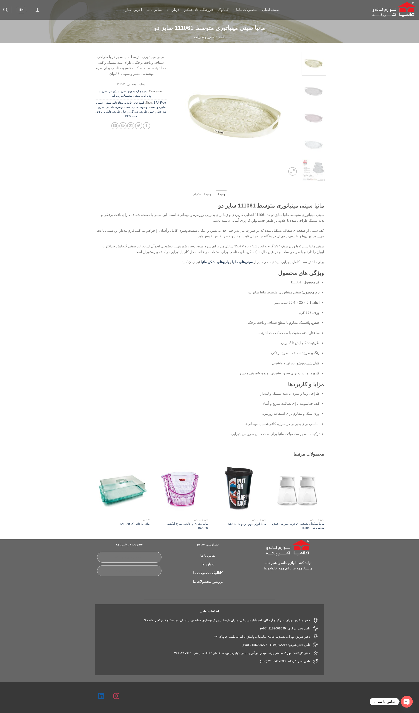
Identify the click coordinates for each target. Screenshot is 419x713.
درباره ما (173, 10)
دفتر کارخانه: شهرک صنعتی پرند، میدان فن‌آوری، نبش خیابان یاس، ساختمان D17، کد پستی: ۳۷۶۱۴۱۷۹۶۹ (242, 653)
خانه (222, 37)
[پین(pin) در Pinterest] (123, 125)
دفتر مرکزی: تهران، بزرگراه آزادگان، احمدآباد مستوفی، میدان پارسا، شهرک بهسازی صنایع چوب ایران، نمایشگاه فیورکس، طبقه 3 (227, 620)
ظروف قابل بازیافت (108, 111)
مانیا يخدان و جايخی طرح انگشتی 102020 (186, 526)
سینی (137, 95)
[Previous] (290, 114)
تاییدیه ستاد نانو (122, 102)
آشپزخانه (138, 102)
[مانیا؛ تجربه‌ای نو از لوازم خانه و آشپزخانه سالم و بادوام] (394, 10)
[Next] (178, 114)
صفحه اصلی (271, 10)
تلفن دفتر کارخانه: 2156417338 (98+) (285, 661)
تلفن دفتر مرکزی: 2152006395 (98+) (285, 628)
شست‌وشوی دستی (143, 107)
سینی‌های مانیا (242, 262)
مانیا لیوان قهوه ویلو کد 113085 (246, 524)
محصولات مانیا (246, 10)
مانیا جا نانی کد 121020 (134, 524)
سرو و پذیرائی (204, 37)
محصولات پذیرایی (121, 95)
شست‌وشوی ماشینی (118, 107)
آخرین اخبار (133, 10)
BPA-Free (160, 102)
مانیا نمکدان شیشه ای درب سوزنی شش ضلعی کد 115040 (298, 526)
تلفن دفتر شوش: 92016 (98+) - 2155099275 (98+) (276, 644)
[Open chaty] (407, 702)
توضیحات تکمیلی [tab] (202, 194)
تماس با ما (154, 10)
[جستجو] (5, 9)
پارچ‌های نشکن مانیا (215, 262)
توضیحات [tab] (221, 194)
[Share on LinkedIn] (114, 125)
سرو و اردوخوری (137, 91)
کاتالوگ (223, 10)
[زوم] (292, 171)
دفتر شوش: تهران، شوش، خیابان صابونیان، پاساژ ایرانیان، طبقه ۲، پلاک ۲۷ (262, 636)
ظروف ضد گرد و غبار (134, 111)
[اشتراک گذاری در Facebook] (146, 125)
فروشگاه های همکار (198, 10)
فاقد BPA (131, 116)
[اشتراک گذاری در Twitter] (138, 125)
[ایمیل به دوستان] (130, 125)
